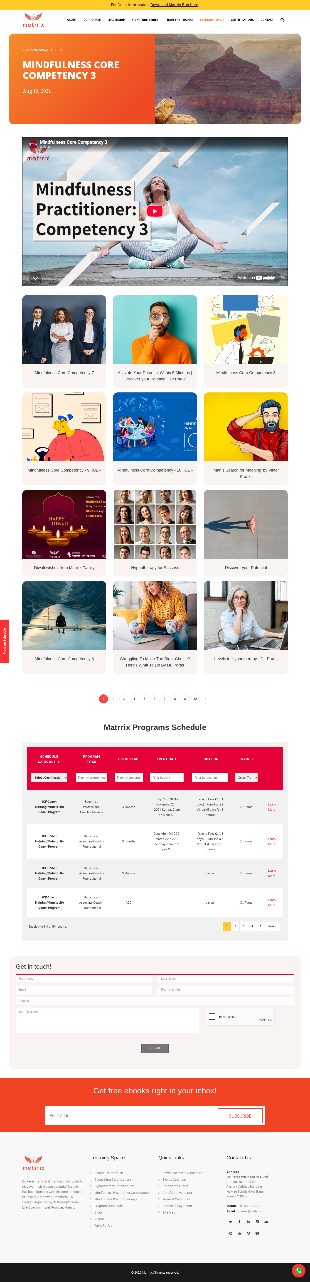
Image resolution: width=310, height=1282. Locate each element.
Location (210, 759)
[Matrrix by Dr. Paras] (33, 20)
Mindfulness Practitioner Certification (122, 1193)
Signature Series (145, 20)
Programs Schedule (108, 1206)
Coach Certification (108, 1173)
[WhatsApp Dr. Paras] (298, 1270)
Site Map (168, 1212)
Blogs (98, 1212)
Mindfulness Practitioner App (115, 1199)
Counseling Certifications (113, 1179)
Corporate (92, 20)
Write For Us (103, 1226)
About (72, 20)
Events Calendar (174, 1179)
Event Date (167, 759)
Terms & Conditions (176, 1199)
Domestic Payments (177, 1206)
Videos (99, 1219)
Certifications (242, 20)
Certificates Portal (175, 1186)
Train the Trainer (179, 20)
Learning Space (212, 20)
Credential (128, 759)
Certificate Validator (177, 1193)
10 (195, 699)
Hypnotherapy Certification (114, 1186)
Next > (272, 926)
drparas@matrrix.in (250, 1211)
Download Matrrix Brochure (174, 4)
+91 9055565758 (250, 1206)
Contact (267, 20)
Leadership (116, 20)
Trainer (246, 759)
